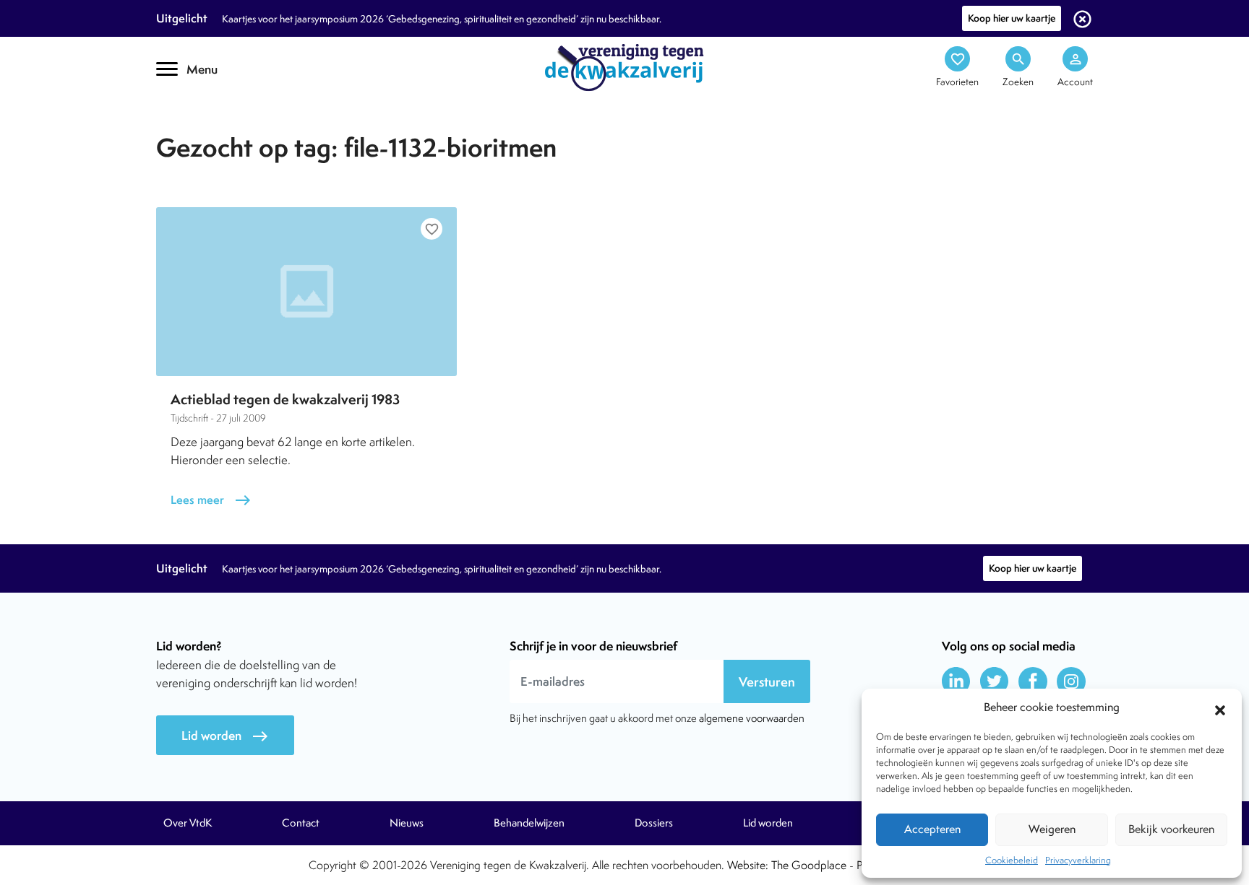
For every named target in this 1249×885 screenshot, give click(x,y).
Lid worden (225, 736)
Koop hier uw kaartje (1011, 18)
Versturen (767, 682)
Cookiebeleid (1011, 860)
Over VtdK (187, 823)
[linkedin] (956, 681)
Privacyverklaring (1078, 860)
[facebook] (1032, 681)
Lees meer (211, 500)
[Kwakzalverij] (624, 66)
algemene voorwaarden (751, 718)
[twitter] (994, 681)
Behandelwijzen (529, 823)
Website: (747, 865)
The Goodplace (808, 865)
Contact (300, 823)
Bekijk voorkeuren (1171, 829)
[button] (1220, 708)
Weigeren (1052, 829)
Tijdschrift (205, 127)
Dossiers (654, 823)
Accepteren (932, 829)
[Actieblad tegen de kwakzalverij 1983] (306, 291)
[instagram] (1071, 681)
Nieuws (407, 823)
